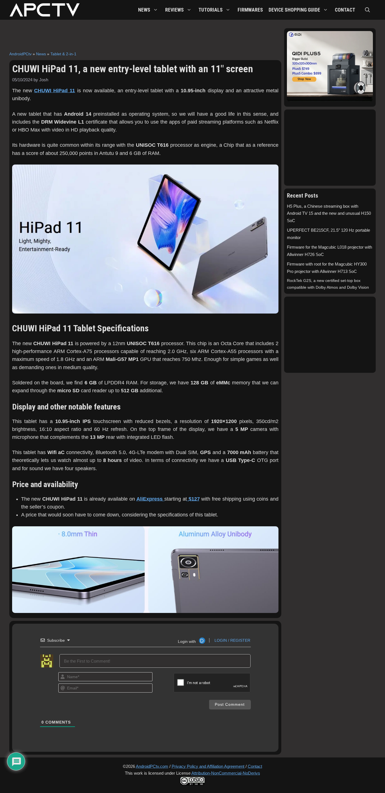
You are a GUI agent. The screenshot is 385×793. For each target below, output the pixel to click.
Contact (255, 766)
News (41, 54)
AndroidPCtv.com (152, 766)
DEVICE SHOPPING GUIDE (294, 10)
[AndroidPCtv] (44, 10)
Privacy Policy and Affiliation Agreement (208, 766)
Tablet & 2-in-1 (63, 54)
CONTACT (345, 10)
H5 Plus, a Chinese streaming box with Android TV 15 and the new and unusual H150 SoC (329, 213)
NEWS (144, 10)
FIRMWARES (250, 10)
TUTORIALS (210, 10)
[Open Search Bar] (367, 10)
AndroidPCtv (20, 54)
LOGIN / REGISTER (231, 640)
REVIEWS (174, 10)
